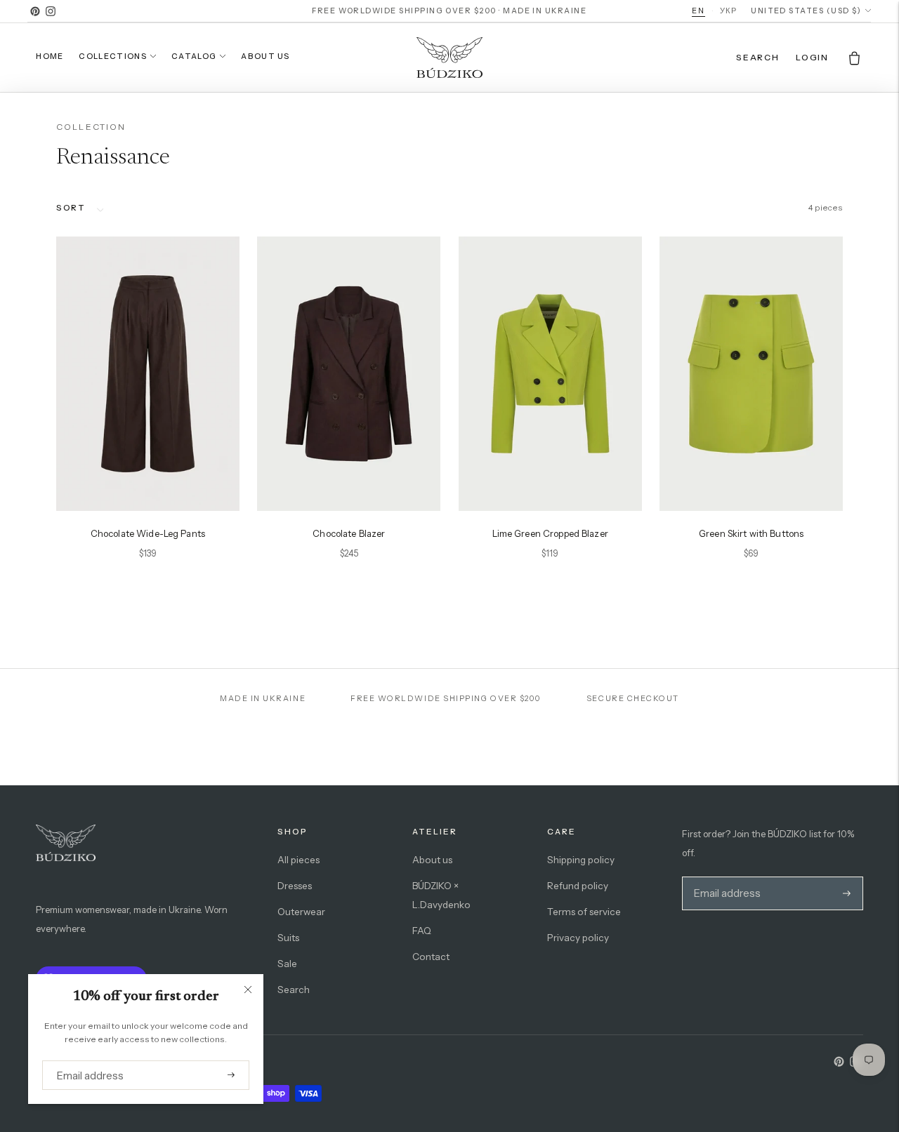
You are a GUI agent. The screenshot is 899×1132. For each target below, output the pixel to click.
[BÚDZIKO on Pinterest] (35, 11)
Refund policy (577, 885)
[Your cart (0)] (854, 57)
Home (49, 56)
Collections (113, 56)
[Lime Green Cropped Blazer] (550, 374)
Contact (431, 956)
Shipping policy (581, 859)
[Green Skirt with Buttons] (751, 374)
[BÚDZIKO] (449, 57)
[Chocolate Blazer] (348, 374)
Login (812, 57)
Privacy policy (578, 937)
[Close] (247, 989)
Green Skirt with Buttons (751, 533)
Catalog (193, 56)
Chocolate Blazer (349, 533)
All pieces (298, 859)
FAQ (421, 930)
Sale (287, 963)
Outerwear (301, 911)
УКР (728, 10)
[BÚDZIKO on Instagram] (50, 11)
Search (293, 989)
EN (698, 10)
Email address (85, 1060)
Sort (70, 208)
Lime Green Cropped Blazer (550, 533)
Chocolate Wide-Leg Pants (148, 533)
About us (265, 56)
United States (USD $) (806, 10)
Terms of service (584, 911)
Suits (288, 937)
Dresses (294, 885)
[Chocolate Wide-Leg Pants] (147, 374)
